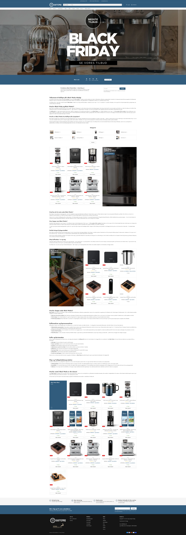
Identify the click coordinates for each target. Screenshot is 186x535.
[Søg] (123, 5)
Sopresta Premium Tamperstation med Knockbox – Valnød (93, 298)
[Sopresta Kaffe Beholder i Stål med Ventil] (128, 257)
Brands (104, 525)
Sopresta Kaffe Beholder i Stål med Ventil (128, 268)
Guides (104, 527)
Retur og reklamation (73, 518)
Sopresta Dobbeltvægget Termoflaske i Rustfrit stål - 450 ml (110, 298)
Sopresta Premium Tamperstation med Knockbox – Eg (128, 298)
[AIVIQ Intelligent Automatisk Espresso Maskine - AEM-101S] (75, 155)
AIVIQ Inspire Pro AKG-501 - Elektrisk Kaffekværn (58, 167)
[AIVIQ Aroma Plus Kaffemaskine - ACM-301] (92, 155)
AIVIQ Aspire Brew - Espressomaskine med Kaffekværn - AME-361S (92, 196)
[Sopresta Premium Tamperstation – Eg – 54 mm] (58, 477)
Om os (104, 529)
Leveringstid (88, 524)
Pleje (104, 524)
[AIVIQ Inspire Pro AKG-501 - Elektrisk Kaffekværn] (58, 155)
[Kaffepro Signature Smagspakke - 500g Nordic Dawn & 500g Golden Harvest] (75, 418)
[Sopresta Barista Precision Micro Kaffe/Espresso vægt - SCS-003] (110, 257)
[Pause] (135, 205)
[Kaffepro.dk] (55, 5)
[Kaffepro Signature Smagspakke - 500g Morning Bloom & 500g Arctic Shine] (128, 418)
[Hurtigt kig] (65, 148)
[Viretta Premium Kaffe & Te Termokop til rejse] (110, 389)
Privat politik (88, 520)
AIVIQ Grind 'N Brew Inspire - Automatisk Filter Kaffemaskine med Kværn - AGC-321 (58, 196)
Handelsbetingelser (89, 518)
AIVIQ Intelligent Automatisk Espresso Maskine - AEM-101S (75, 167)
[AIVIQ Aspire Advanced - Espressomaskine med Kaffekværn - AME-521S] (75, 184)
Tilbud (104, 518)
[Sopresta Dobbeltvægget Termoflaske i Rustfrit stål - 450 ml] (110, 286)
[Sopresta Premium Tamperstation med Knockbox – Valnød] (93, 286)
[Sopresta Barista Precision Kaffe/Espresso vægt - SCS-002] (93, 257)
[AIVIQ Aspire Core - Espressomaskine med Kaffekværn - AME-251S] (128, 447)
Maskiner (104, 520)
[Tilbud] (52, 408)
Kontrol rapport (88, 525)
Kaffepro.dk (56, 532)
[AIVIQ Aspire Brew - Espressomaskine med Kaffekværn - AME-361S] (92, 184)
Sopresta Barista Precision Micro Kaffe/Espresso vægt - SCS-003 (111, 269)
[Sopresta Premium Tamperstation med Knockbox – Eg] (128, 286)
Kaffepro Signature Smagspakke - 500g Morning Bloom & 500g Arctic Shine (128, 430)
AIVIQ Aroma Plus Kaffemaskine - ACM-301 (92, 166)
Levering (71, 520)
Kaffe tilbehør (105, 522)
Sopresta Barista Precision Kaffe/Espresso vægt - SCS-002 (93, 269)
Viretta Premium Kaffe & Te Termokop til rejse (110, 400)
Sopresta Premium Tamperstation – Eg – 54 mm (58, 488)
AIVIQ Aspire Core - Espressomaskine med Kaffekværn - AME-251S (128, 459)
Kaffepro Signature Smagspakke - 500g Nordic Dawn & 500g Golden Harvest (75, 430)
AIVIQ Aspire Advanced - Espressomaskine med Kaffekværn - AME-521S (75, 196)
